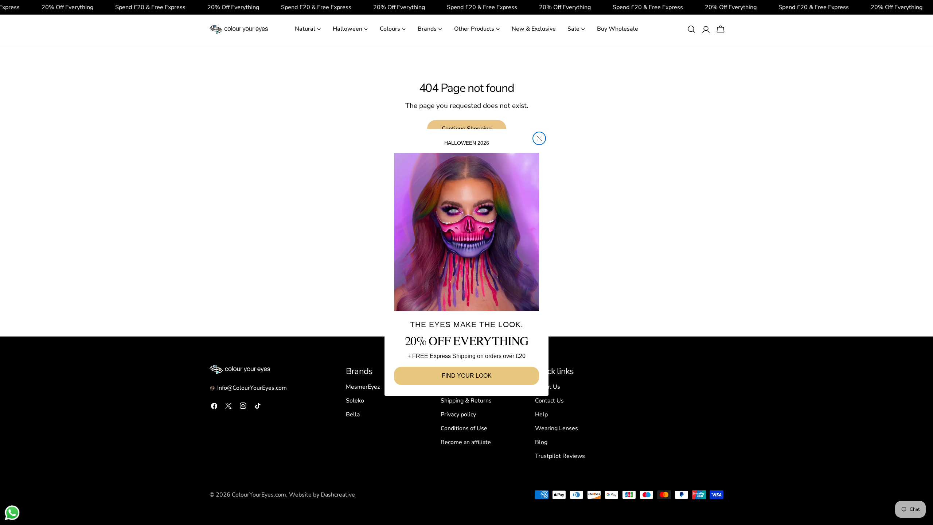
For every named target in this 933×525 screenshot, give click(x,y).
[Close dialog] (539, 138)
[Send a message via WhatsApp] (12, 512)
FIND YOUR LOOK (467, 376)
